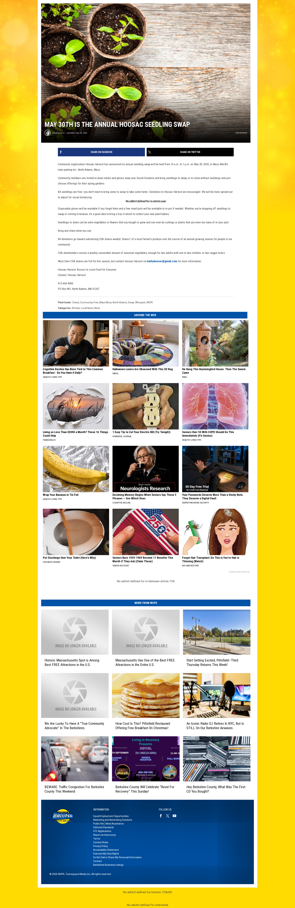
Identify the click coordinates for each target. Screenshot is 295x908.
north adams (120, 302)
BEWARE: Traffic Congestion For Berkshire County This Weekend (74, 789)
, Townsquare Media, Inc (77, 874)
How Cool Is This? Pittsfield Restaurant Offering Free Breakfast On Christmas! (142, 725)
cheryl (75, 302)
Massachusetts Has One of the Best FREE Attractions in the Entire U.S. (145, 662)
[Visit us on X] (169, 816)
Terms (96, 838)
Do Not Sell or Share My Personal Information (117, 857)
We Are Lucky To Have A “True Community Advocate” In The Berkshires (74, 725)
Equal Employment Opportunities (111, 816)
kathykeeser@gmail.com (162, 261)
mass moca (105, 302)
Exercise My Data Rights (106, 853)
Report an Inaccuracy (104, 834)
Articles (76, 308)
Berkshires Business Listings (108, 865)
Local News (87, 308)
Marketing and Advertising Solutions (112, 819)
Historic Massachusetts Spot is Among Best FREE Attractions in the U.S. (72, 662)
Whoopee (140, 302)
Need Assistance (115, 823)
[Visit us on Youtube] (175, 816)
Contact (97, 861)
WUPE (149, 302)
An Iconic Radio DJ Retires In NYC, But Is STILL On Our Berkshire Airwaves (215, 725)
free (96, 302)
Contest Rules (100, 842)
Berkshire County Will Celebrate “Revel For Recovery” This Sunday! (144, 789)
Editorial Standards (103, 827)
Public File (98, 823)
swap (131, 302)
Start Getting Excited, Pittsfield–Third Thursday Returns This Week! (212, 662)
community (86, 302)
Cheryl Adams (58, 133)
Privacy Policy (100, 846)
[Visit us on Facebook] (162, 816)
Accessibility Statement (106, 850)
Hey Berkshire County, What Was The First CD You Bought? (215, 789)
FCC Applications (102, 831)
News (97, 308)
